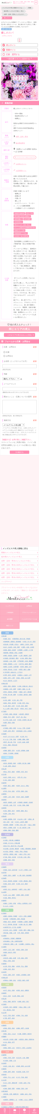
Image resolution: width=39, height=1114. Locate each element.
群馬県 (4, 747)
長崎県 (4, 1069)
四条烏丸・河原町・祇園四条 (12, 938)
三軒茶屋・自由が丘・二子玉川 (13, 672)
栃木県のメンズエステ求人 (11, 557)
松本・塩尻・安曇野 (23, 797)
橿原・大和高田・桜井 (23, 974)
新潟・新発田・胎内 (10, 763)
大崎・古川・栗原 (22, 884)
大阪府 (4, 913)
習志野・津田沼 (24, 714)
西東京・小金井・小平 (25, 675)
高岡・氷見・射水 (22, 771)
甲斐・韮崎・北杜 (22, 791)
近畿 (7, 910)
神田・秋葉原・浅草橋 (10, 655)
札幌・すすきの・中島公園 (12, 843)
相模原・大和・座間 (10, 689)
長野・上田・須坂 (9, 797)
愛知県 (4, 816)
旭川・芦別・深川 (25, 854)
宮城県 (4, 878)
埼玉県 (4, 697)
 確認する (19, 452)
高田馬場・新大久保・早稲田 (21, 638)
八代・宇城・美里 (22, 1077)
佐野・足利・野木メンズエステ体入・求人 (15, 14)
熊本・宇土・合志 (9, 1077)
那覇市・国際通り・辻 (10, 1099)
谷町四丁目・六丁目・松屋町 (12, 927)
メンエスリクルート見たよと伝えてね (25, 157)
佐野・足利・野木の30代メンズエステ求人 (17, 569)
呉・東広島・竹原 (9, 1010)
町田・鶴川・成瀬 (25, 669)
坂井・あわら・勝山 (23, 785)
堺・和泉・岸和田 (24, 933)
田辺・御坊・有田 (24, 980)
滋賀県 (4, 963)
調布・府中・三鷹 (9, 678)
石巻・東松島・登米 (26, 881)
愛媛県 (4, 1036)
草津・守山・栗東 (22, 966)
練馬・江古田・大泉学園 (11, 666)
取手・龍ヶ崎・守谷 (10, 742)
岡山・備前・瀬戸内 (10, 1001)
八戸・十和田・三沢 (26, 870)
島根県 (4, 993)
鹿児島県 (5, 1091)
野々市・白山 (22, 777)
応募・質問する (13, 54)
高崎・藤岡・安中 (9, 750)
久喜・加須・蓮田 (22, 706)
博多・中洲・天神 (9, 1057)
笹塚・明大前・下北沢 (10, 669)
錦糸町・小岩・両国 (10, 661)
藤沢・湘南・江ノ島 (24, 689)
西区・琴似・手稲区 (22, 851)
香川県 (4, 1031)
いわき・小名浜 (8, 906)
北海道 (7, 834)
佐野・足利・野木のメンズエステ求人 (16, 561)
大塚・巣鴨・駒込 (26, 658)
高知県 (4, 1045)
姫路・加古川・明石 (10, 952)
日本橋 (6, 919)
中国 (7, 984)
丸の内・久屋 (22, 819)
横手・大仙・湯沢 (25, 889)
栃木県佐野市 (20, 143)
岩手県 (4, 872)
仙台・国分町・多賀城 (10, 881)
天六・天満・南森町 (26, 916)
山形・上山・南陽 (9, 895)
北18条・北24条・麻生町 (11, 848)
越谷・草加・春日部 (10, 703)
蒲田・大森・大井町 (28, 647)
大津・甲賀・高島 (9, 966)
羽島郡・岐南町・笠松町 (26, 802)
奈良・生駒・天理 (9, 974)
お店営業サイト (21, 170)
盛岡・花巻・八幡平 (10, 875)
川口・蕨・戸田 (17, 700)
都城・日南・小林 (22, 1088)
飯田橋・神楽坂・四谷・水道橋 (13, 652)
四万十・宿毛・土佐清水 (24, 1047)
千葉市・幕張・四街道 (10, 714)
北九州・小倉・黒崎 (23, 1057)
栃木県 (4, 725)
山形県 (4, 892)
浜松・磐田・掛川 (9, 810)
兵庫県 (4, 947)
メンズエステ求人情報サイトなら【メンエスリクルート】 (13, 8)
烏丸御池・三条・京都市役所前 (13, 941)
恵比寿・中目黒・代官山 (11, 644)
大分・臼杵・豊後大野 (10, 1083)
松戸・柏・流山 (21, 717)
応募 (7, 352)
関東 (29, 8)
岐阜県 (4, 799)
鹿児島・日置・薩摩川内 (11, 1094)
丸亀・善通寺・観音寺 (25, 1034)
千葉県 (4, 711)
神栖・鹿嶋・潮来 (24, 739)
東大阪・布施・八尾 (10, 933)
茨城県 (4, 734)
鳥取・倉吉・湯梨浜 (23, 990)
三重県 (4, 955)
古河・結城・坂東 (24, 742)
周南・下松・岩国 (22, 1015)
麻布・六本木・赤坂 (27, 644)
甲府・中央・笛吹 (9, 791)
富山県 (4, 769)
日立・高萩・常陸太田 (10, 745)
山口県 (4, 1012)
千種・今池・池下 (21, 824)
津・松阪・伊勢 (23, 958)
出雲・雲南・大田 (18, 996)
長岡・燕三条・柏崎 (24, 763)
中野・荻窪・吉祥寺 (10, 675)
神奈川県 (5, 683)
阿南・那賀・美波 (9, 1028)
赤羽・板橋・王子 (26, 666)
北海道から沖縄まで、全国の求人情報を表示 (15, 1107)
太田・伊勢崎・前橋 (23, 750)
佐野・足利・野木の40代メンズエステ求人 (17, 573)
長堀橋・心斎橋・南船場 (26, 921)
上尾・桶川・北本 (9, 706)
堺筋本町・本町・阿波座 (18, 919)
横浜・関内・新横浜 (10, 686)
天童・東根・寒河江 (10, 897)
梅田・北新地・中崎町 (10, 916)
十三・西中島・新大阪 (10, 924)
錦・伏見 (6, 822)
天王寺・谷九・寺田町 (10, 930)
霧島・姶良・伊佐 (26, 1094)
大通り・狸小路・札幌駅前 (12, 840)
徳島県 (4, 1025)
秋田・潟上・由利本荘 (10, 889)
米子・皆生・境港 (9, 990)
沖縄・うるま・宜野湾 (26, 1099)
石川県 (4, 774)
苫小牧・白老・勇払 (24, 857)
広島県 (4, 1004)
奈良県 (4, 972)
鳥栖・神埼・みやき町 (23, 1066)
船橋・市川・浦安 (9, 717)
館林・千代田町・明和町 (11, 753)
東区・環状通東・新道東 (29, 848)
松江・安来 (7, 996)
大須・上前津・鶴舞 (22, 822)
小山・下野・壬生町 (24, 728)
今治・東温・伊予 (9, 1042)
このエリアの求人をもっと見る (19, 335)
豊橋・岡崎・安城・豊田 (11, 830)
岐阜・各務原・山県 (10, 802)
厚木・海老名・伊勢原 (10, 692)
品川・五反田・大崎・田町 (12, 647)
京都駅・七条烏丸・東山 (27, 944)
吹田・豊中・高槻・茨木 (27, 930)
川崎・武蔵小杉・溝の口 (26, 686)
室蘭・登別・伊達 (9, 860)
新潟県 (4, 760)
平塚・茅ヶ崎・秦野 (10, 694)
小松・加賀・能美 (9, 780)
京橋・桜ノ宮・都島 (26, 924)
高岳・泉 (31, 819)
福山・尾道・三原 (25, 1007)
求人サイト (11, 45)
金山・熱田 (32, 824)
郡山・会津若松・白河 (25, 903)
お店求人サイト (21, 164)
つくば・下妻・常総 (10, 739)
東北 (7, 864)
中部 (7, 757)
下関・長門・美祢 (9, 1018)
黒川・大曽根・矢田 (10, 827)
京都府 (4, 935)
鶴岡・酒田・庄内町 (23, 895)
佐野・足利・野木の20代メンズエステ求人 (17, 565)
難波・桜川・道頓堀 (10, 921)
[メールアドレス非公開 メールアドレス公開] (13, 424)
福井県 (4, 783)
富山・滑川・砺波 (9, 771)
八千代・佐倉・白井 (10, 720)
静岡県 (4, 808)
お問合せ (9, 356)
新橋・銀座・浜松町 (10, 650)
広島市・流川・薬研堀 (10, 1007)
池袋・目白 (7, 638)
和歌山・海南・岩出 (10, 980)
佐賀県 (4, 1063)
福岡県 (4, 1055)
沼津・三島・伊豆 (9, 813)
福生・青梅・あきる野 (23, 678)
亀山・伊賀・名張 (9, 960)
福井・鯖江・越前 (9, 785)
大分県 (4, 1080)
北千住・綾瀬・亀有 (26, 664)
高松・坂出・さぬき (10, 1034)
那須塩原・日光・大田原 (24, 731)
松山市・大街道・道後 (10, 1039)
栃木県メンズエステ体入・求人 (14, 11)
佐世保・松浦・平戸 (23, 1071)
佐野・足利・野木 (6, 29)
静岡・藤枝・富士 (22, 810)
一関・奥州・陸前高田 (25, 875)
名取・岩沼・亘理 (9, 884)
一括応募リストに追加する (18, 59)
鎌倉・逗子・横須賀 (26, 692)
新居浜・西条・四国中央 (27, 1039)
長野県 (4, 794)
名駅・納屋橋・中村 (10, 819)
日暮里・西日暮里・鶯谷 (11, 658)
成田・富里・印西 (9, 722)
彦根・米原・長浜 (9, 969)
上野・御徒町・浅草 (26, 655)
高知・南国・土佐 (9, 1047)
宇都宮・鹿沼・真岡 (10, 728)
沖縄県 (4, 1097)
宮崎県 (4, 1085)
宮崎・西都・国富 (9, 1088)
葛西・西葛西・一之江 (10, 664)
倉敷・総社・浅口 (24, 1001)
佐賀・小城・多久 (9, 1066)
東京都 (4, 636)
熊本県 (4, 1074)
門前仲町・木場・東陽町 (26, 661)
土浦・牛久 (24, 736)
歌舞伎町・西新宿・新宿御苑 (12, 641)
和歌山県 (5, 977)
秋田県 (4, 886)
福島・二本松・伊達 (10, 903)
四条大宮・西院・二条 (10, 944)
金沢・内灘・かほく (10, 777)
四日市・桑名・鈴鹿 (10, 958)
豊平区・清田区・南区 (10, 854)
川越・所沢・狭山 (24, 703)
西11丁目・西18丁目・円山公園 (13, 846)
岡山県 (4, 998)
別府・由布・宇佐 (25, 1083)
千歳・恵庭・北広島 (10, 857)
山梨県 (4, 788)
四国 (7, 1022)
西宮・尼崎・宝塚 (22, 949)
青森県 (4, 867)
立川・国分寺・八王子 (10, 680)
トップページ (6, 581)
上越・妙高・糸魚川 (10, 766)
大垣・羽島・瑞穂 (24, 805)
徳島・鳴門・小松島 (23, 1028)
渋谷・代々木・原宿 (29, 641)
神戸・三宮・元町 (9, 949)
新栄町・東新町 (8, 824)
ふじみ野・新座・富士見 (11, 708)
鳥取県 (4, 987)
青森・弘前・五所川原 (10, 870)
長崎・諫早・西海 (9, 1071)
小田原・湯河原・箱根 (25, 694)
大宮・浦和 (7, 700)
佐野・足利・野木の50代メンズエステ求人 (17, 577)
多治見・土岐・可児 (10, 805)
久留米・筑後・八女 (10, 1060)
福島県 (4, 900)
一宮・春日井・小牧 (24, 827)
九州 (7, 1052)
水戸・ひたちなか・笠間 (11, 736)
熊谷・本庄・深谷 (26, 708)
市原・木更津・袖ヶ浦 (25, 720)
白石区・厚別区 (8, 851)
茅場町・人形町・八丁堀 (26, 650)
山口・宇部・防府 (9, 1015)
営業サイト (11, 50)
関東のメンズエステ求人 (10, 552)
